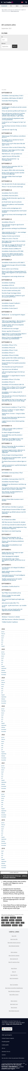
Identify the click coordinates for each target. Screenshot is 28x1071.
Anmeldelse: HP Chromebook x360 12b (13, 384)
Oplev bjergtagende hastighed (10, 556)
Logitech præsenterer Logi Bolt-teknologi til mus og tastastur (14, 465)
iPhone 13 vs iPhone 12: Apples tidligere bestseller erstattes (13, 410)
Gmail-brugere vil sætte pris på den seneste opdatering (14, 107)
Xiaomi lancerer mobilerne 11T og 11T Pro (14, 407)
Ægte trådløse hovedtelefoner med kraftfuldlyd (12, 545)
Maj (2, 640)
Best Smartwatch (14, 978)
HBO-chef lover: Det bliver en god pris (12, 507)
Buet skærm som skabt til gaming (11, 531)
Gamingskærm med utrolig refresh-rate (13, 276)
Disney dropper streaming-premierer (12, 455)
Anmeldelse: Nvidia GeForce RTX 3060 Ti (13, 262)
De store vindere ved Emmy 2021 (11, 290)
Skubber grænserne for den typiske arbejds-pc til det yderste (12, 579)
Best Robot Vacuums (14, 1011)
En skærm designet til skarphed (11, 432)
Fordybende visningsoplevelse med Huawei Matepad (14, 211)
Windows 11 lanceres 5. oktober (11, 617)
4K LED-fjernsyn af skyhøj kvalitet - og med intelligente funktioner (14, 458)
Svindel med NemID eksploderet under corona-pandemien (13, 119)
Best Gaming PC (14, 959)
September (3, 668)
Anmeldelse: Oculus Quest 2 (10, 308)
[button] (2, 2)
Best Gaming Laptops (14, 955)
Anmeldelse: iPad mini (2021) (10, 195)
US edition (12, 1067)
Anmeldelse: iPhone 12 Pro (9, 345)
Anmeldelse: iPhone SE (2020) (10, 355)
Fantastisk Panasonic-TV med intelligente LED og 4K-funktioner (13, 575)
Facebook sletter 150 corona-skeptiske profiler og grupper (13, 325)
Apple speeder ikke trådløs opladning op (13, 358)
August (3, 646)
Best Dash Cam (14, 1004)
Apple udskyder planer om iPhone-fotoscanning (12, 572)
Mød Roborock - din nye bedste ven (12, 154)
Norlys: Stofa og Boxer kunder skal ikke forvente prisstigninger (13, 173)
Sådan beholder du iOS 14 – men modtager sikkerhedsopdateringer (14, 232)
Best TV (14, 971)
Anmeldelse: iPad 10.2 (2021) (10, 193)
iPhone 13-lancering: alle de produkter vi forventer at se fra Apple (13, 446)
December (3, 674)
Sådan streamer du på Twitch (10, 360)
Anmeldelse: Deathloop (8, 283)
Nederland (14, 925)
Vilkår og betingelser (7, 1035)
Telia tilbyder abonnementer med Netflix (13, 288)
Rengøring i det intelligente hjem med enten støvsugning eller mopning (12, 439)
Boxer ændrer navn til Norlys (10, 269)
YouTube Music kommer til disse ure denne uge (14, 126)
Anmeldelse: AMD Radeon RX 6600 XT (12, 98)
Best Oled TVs (14, 975)
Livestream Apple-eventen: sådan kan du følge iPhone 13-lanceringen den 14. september (13, 451)
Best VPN (14, 936)
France (7, 922)
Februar (3, 633)
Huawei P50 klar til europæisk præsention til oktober (14, 363)
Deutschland (19, 920)
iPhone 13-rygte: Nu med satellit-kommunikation (11, 596)
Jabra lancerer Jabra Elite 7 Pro (10, 603)
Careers (4, 1055)
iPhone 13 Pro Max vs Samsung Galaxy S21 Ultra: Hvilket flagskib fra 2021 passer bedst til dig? (14, 273)
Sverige (17, 922)
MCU (17, 6)
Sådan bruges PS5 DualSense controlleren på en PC (14, 136)
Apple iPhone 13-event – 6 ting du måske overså (13, 414)
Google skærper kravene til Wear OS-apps (14, 509)
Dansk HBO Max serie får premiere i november (12, 435)
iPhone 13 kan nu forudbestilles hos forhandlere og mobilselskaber (12, 338)
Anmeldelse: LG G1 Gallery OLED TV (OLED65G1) (12, 392)
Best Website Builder (14, 946)
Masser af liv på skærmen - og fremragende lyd (10, 159)
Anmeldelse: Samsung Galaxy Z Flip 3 (12, 473)
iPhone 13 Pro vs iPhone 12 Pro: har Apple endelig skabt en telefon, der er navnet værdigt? (14, 388)
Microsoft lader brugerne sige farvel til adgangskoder (13, 225)
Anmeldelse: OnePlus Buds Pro (10, 586)
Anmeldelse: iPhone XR (8, 347)
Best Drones (14, 1007)
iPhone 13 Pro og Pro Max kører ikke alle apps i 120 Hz (13, 144)
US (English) (12, 917)
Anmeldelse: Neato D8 (8, 306)
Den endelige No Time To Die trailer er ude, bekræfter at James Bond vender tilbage (14, 400)
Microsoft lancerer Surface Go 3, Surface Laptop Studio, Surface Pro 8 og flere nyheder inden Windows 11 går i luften (13, 115)
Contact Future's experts (8, 1038)
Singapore (11, 920)
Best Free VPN (14, 939)
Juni (2, 642)
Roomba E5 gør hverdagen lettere (11, 293)
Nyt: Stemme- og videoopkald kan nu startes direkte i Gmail (12, 492)
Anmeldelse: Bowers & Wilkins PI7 (11, 248)
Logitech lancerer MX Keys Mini (11, 156)
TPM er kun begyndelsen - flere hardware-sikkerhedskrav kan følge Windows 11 (14, 321)
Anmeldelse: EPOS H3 (8, 285)
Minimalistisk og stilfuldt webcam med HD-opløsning (14, 512)
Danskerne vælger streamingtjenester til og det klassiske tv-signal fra (14, 527)
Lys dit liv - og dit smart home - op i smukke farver (14, 606)
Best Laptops (14, 952)
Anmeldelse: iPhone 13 (8, 222)
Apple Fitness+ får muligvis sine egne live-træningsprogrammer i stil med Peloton (14, 899)
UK (2, 917)
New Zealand (5, 920)
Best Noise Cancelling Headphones (14, 988)
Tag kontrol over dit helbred (10, 369)
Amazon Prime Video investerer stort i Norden (13, 499)
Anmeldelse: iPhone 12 (8, 382)
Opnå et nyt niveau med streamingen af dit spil (14, 215)
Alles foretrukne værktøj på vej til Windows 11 (14, 229)
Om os (3, 1048)
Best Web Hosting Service (14, 942)
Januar (2, 631)
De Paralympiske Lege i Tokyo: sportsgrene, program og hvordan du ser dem (13, 560)
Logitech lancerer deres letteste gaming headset (13, 421)
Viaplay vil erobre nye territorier (11, 236)
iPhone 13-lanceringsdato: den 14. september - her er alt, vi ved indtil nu (12, 538)
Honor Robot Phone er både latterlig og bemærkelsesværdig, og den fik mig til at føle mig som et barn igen (14, 906)
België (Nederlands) (6, 925)
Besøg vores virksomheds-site (14, 1024)
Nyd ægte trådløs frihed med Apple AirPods (12, 177)
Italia (3, 922)
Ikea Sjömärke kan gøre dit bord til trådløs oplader (14, 265)
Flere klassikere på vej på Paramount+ (12, 367)
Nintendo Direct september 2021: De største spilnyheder (12, 167)
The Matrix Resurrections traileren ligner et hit (14, 462)
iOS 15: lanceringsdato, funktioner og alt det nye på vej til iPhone (13, 296)
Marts (2, 635)
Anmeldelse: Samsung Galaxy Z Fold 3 (12, 95)
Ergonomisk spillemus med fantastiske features (13, 205)
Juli (2, 644)
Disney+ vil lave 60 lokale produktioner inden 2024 (13, 541)
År (2, 37)
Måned (3, 43)
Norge (20, 925)
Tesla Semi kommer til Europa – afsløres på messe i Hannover (15, 876)
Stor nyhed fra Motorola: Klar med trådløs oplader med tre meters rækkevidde (14, 488)
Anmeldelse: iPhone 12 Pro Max (11, 379)
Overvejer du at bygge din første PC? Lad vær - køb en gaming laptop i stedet (13, 245)
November (3, 672)
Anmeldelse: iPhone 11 (8, 353)
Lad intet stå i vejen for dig (9, 129)
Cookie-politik (5, 1045)
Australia (19, 917)
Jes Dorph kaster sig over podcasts (12, 202)
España (12, 922)
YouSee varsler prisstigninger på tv (12, 208)
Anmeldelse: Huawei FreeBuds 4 (11, 303)
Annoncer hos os (6, 1051)
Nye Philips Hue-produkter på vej (11, 593)
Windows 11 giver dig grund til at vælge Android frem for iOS (13, 150)
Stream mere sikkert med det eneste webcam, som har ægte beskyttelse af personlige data (12, 255)
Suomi (22, 922)
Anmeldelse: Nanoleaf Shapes (10, 481)
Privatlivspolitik (5, 1041)
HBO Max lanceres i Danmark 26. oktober (13, 522)
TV (11, 6)
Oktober (3, 670)
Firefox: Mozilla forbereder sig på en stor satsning (13, 198)
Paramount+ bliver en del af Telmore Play (13, 147)
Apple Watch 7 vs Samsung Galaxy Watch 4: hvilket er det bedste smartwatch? (14, 334)
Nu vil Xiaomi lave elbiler (9, 519)
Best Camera (14, 1001)
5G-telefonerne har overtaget (10, 328)
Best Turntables (14, 984)
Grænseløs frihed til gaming (10, 101)
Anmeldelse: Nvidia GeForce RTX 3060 (12, 251)
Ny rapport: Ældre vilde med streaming (13, 170)
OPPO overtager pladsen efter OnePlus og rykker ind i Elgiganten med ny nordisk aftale (14, 883)
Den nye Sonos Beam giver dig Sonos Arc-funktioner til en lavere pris (14, 417)
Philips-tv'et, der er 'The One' (10, 238)
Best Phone (14, 968)
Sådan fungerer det (15, 11)
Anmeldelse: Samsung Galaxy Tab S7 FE (13, 479)
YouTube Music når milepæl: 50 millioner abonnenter (13, 568)
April (2, 638)
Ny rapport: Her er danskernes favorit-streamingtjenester (13, 140)
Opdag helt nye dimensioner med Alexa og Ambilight (14, 484)
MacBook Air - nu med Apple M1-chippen (13, 315)
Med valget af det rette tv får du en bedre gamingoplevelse (13, 241)
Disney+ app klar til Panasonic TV (11, 331)
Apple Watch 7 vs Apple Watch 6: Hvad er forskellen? (13, 376)
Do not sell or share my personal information (13, 1058)
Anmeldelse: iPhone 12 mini (9, 350)
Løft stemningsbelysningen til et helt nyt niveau (13, 372)
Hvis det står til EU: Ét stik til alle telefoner (13, 184)
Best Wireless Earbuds (14, 991)
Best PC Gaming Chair (14, 962)
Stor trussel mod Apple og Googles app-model (13, 599)
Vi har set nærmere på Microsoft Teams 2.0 (14, 111)
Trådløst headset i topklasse (10, 622)
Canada (6, 917)
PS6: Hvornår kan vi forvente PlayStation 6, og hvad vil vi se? (14, 396)
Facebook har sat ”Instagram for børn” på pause (13, 122)
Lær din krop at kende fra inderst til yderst (14, 525)
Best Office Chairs (14, 994)
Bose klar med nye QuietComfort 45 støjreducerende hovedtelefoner (12, 609)
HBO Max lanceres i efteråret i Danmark (13, 619)
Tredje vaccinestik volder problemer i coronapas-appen (12, 429)
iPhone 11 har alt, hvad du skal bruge (12, 186)
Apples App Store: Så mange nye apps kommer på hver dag (12, 553)
